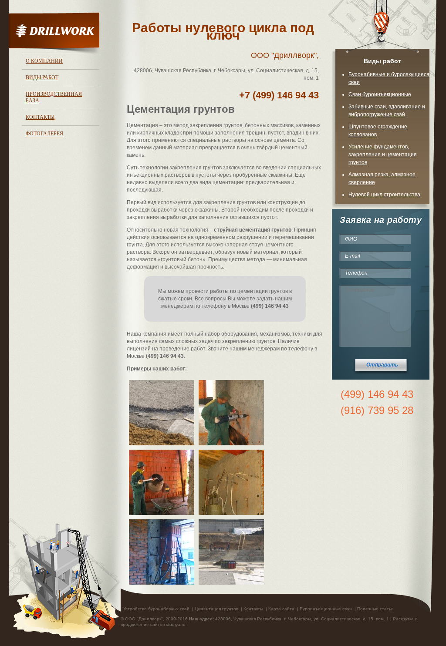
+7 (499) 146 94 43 (279, 95)
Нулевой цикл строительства (384, 195)
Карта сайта (281, 608)
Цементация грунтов (216, 608)
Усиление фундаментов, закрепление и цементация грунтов (382, 154)
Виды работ (42, 77)
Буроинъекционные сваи (326, 608)
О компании (44, 61)
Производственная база (54, 97)
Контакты (40, 117)
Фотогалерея (44, 134)
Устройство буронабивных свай (156, 608)
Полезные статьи (375, 608)
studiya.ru (176, 624)
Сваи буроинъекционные (379, 94)
